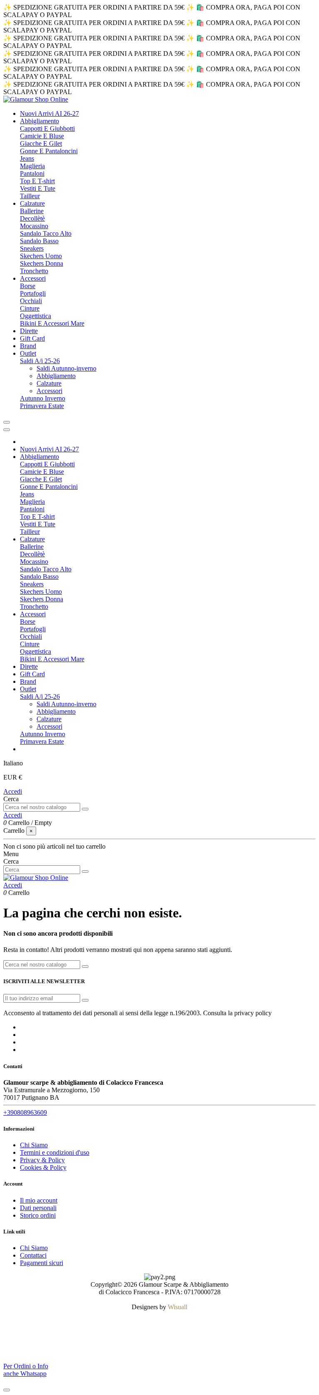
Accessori (49, 390)
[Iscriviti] (85, 1000)
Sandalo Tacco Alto (45, 233)
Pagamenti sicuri (41, 1262)
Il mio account (38, 1200)
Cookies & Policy (43, 1167)
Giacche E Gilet (41, 143)
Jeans (27, 158)
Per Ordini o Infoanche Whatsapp (25, 1370)
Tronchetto (34, 270)
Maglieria (32, 165)
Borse (27, 285)
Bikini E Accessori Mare (52, 323)
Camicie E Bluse (42, 136)
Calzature (49, 383)
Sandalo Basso (39, 240)
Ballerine (32, 210)
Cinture (29, 308)
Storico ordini (38, 1215)
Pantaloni (32, 173)
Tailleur (30, 195)
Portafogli (33, 293)
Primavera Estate (42, 405)
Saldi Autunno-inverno (66, 368)
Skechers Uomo (41, 255)
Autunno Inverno (42, 398)
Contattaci (33, 1255)
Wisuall (177, 1306)
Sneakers (32, 248)
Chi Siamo (34, 1144)
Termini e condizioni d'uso (54, 1152)
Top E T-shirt (37, 180)
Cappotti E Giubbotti (47, 128)
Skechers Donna (41, 263)
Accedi (12, 791)
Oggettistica (35, 315)
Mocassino (34, 225)
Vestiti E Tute (37, 188)
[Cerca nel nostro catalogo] (85, 809)
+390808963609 (25, 1112)
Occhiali (31, 300)
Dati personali (38, 1207)
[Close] (6, 429)
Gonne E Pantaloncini (49, 150)
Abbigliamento (56, 375)
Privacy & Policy (42, 1159)
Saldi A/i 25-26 (40, 360)
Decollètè (32, 218)
